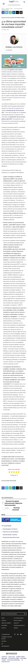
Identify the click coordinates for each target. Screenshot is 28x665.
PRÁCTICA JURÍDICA (18, 620)
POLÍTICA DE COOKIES (13, 658)
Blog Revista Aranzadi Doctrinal (11, 537)
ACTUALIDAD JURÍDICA (19, 618)
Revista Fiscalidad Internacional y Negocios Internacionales (13, 503)
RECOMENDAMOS (5, 646)
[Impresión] (21, 12)
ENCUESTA (4, 620)
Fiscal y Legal (9, 8)
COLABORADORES (6, 634)
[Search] (24, 614)
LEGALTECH (16, 623)
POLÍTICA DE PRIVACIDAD (13, 660)
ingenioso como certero (15, 69)
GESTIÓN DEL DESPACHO (19, 625)
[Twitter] (6, 12)
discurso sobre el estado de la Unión (13, 213)
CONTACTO (4, 656)
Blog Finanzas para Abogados (11, 531)
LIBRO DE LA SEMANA (6, 623)
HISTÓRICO (4, 641)
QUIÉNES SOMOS (20, 656)
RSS (2, 643)
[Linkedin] (13, 12)
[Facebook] (3, 12)
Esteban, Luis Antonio (14, 47)
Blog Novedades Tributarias (10, 534)
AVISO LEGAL (11, 656)
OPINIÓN (16, 628)
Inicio (3, 8)
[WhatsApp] (10, 12)
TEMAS (3, 618)
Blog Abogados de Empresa (10, 529)
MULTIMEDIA (4, 625)
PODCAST (4, 628)
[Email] (17, 12)
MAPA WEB (4, 658)
